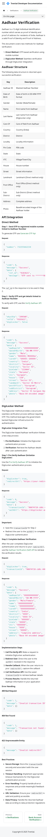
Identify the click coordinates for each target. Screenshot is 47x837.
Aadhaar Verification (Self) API (22, 550)
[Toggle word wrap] (38, 262)
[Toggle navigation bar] (3, 3)
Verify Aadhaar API (33, 303)
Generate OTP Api (28, 233)
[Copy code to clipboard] (42, 244)
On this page (8, 16)
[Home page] (4, 10)
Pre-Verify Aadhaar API (19, 462)
